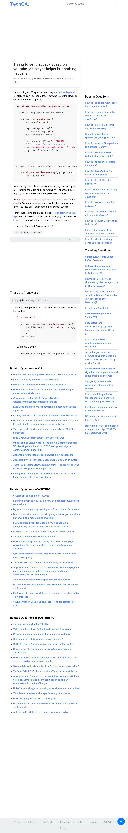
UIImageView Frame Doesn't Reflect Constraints (99, 259)
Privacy (18, 822)
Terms (25, 822)
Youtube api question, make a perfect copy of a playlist (41, 579)
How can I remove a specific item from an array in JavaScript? (100, 116)
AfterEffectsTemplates (71, 822)
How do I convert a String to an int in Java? (101, 223)
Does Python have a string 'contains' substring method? (100, 232)
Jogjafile (93, 822)
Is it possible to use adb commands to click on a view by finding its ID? (100, 270)
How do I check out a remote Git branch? (100, 164)
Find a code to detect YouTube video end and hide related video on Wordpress (46, 595)
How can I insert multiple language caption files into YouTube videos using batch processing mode (44, 659)
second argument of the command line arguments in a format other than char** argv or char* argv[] (100, 357)
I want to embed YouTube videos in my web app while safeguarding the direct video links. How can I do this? (41, 525)
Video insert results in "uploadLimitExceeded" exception (42, 629)
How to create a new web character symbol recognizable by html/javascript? (101, 282)
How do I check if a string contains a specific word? (98, 241)
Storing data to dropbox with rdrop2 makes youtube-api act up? (46, 666)
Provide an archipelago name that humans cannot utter (41, 634)
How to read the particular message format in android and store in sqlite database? (100, 398)
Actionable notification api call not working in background (43, 455)
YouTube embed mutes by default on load (34, 536)
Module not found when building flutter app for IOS (39, 384)
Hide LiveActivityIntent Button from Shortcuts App (38, 438)
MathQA (107, 822)
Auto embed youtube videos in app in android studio (40, 712)
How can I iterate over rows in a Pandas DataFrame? (100, 213)
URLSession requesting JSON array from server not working (45, 374)
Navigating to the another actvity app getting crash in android (99, 385)
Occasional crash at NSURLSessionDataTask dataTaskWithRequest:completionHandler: (36, 400)
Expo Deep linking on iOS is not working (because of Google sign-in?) (44, 409)
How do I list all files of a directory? (98, 182)
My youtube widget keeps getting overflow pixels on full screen (46, 509)
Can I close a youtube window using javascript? (38, 639)
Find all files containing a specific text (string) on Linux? (100, 136)
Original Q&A (73, 239)
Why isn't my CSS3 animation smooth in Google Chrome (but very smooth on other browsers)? (101, 297)
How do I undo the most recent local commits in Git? (101, 105)
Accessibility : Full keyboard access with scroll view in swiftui (45, 460)
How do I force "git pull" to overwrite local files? (99, 173)
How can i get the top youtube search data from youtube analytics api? (42, 651)
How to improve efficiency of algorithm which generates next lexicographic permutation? (101, 372)
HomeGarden (47, 822)
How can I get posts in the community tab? (35, 698)
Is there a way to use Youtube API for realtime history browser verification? (45, 586)
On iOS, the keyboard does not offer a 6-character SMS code (45, 415)
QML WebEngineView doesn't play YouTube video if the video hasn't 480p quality (44, 555)
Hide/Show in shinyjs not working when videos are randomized (46, 688)
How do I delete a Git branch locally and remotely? (100, 127)
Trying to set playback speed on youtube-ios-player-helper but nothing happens (44, 69)
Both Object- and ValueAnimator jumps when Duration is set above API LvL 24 (100, 328)
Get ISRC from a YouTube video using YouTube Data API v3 (43, 531)
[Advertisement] (68, 33)
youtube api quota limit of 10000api (31, 495)
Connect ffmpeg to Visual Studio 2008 (98, 315)
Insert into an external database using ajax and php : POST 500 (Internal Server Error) (101, 429)
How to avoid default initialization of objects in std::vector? (98, 343)
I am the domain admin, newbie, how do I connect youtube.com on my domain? (46, 502)
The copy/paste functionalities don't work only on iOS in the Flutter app (44, 431)
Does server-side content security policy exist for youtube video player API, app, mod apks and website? (46, 516)
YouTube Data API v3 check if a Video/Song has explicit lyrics (45, 562)
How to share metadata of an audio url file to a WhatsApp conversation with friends (43, 391)
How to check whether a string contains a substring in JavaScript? (101, 193)
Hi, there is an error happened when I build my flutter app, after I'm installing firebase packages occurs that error (45, 422)
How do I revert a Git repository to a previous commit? (101, 145)
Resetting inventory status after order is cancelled (101, 409)
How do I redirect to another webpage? (100, 204)
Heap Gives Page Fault (96, 308)
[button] (121, 821)
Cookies (33, 822)
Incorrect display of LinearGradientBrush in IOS (38, 379)
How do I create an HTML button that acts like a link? (99, 154)
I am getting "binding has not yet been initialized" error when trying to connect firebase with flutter (44, 475)
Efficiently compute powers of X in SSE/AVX (100, 418)
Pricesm (64, 828)
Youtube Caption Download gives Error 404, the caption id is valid (44, 604)
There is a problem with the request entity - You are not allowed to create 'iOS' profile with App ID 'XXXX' (46, 467)
